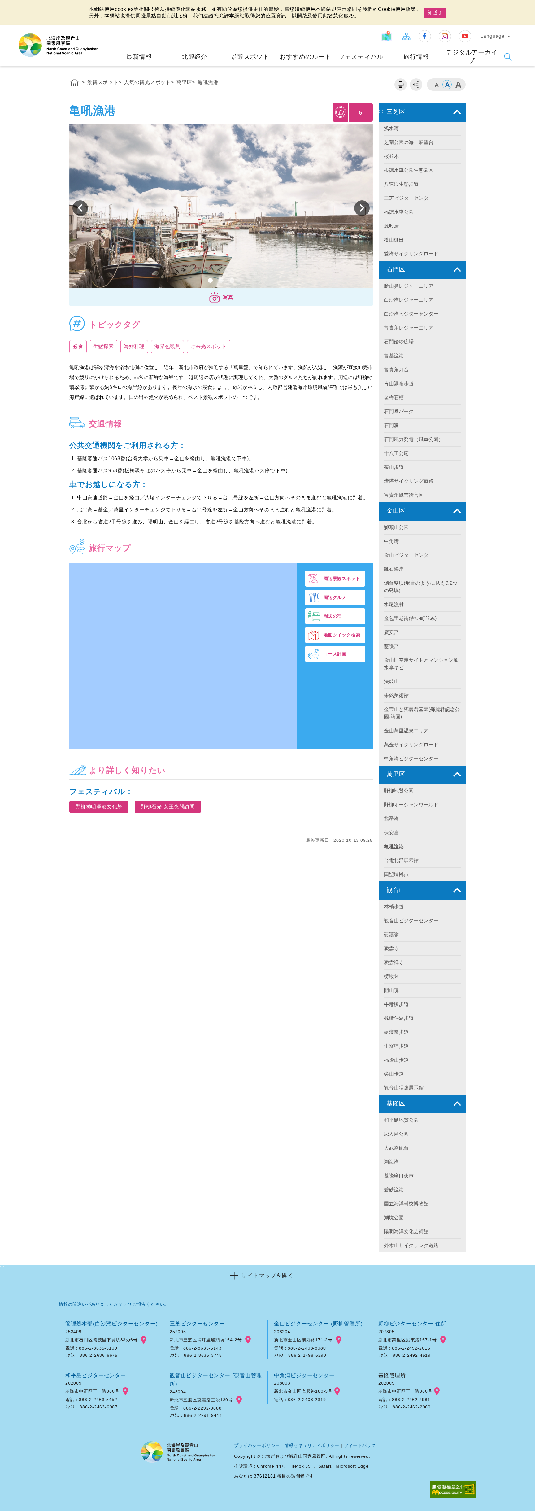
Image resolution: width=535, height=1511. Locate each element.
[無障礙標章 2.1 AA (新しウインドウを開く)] (453, 1490)
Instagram (445, 36)
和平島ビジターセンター (95, 1375)
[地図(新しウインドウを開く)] (387, 36)
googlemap (143, 1340)
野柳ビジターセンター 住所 (412, 1324)
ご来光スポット (208, 346)
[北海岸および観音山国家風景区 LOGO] (58, 45)
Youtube (465, 36)
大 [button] (458, 84)
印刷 (400, 84)
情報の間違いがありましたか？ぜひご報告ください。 (114, 1304)
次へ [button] (80, 208)
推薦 (341, 112)
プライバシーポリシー (257, 1445)
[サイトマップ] (406, 36)
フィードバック (360, 1445)
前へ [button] (362, 208)
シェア (416, 84)
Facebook (425, 36)
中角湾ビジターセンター (304, 1375)
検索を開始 (508, 57)
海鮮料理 (134, 346)
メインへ (12, 5)
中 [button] (447, 84)
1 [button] (210, 280)
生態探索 (103, 346)
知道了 (435, 12)
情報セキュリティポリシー (312, 1445)
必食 (78, 346)
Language (493, 36)
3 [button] (232, 280)
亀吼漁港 (208, 82)
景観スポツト (103, 82)
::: (106, 29)
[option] (221, 207)
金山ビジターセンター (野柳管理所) (318, 1324)
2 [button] (221, 280)
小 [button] (436, 84)
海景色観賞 (167, 346)
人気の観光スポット (147, 82)
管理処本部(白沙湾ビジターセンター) (111, 1324)
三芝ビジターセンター (197, 1324)
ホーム (74, 83)
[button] (221, 297)
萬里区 (184, 82)
